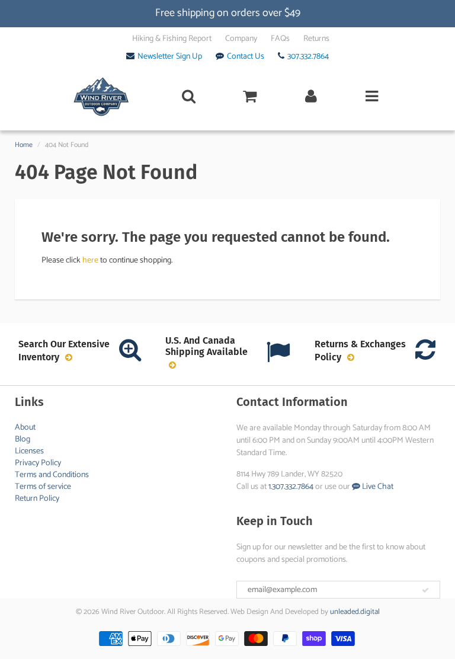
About (25, 427)
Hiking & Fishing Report (172, 39)
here (90, 260)
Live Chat (376, 487)
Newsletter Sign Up (169, 57)
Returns (316, 39)
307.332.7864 (308, 57)
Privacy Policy (38, 463)
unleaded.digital (355, 612)
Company (241, 39)
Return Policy (37, 499)
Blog (22, 439)
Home (24, 145)
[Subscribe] (425, 590)
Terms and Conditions (52, 475)
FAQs (280, 39)
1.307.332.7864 (290, 487)
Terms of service (43, 487)
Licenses (29, 451)
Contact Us (245, 57)
